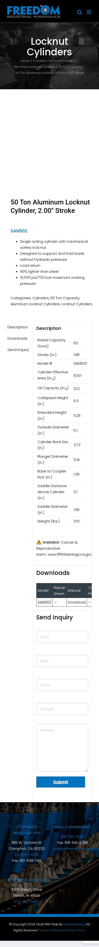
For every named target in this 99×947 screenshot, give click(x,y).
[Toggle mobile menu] (89, 12)
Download (77, 602)
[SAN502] (49, 131)
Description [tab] (17, 327)
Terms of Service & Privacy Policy (62, 930)
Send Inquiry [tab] (18, 349)
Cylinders (40, 297)
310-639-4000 (26, 854)
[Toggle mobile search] (79, 12)
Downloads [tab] (17, 338)
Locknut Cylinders (77, 303)
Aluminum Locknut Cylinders (35, 303)
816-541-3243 (72, 836)
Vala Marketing (74, 924)
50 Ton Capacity (64, 297)
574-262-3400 (26, 901)
